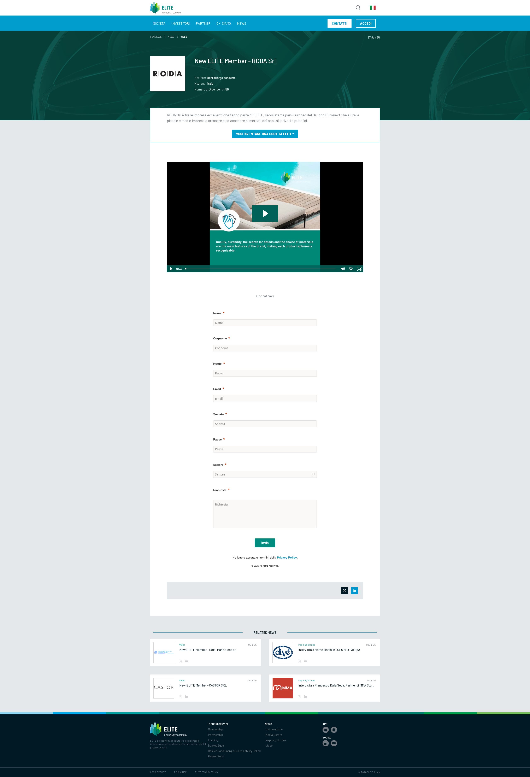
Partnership (215, 734)
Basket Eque (216, 745)
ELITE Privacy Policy (206, 772)
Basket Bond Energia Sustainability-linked (234, 751)
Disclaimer (180, 772)
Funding (213, 740)
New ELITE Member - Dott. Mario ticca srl (207, 650)
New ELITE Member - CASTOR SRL (203, 685)
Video (269, 745)
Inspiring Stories (276, 740)
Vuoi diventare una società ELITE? (265, 134)
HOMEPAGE (156, 36)
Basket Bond (216, 756)
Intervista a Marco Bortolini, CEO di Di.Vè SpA (329, 650)
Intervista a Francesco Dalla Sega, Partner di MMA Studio (337, 685)
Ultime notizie (274, 729)
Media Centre (274, 734)
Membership (215, 729)
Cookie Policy (158, 772)
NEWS (172, 36)
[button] (326, 730)
